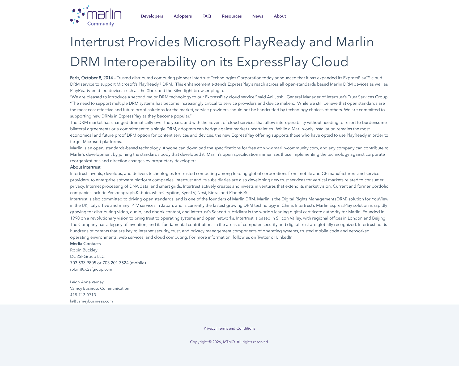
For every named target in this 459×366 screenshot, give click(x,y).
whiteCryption (165, 192)
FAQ (206, 16)
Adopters (183, 16)
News (257, 16)
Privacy (209, 328)
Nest (201, 192)
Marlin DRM (341, 84)
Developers (152, 16)
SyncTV (188, 192)
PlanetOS (238, 192)
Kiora (213, 192)
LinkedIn (284, 237)
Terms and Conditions (236, 328)
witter (264, 237)
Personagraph (121, 192)
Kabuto (143, 192)
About (280, 16)
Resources (232, 16)
